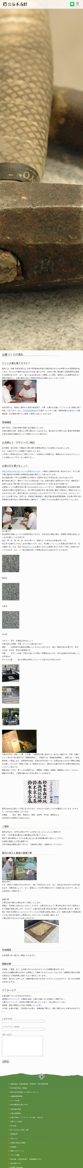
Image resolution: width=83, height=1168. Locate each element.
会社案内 (13, 1147)
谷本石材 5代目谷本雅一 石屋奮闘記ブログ (25, 1159)
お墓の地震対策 (15, 1113)
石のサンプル (30, 547)
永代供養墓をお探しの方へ (19, 1104)
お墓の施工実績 (15, 1109)
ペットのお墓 (14, 1100)
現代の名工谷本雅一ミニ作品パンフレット (24, 1092)
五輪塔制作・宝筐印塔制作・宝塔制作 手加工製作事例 (29, 1084)
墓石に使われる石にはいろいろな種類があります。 (22, 471)
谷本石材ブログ (15, 1163)
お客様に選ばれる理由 (17, 1143)
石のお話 (13, 1126)
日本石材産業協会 (30, 411)
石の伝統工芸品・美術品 (18, 1088)
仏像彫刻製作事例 (16, 1096)
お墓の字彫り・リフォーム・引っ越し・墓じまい (27, 1117)
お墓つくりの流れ (16, 1121)
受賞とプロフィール (17, 1151)
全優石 (70, 411)
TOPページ (14, 1138)
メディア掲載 (14, 1155)
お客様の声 (14, 1134)
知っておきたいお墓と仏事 (19, 1130)
